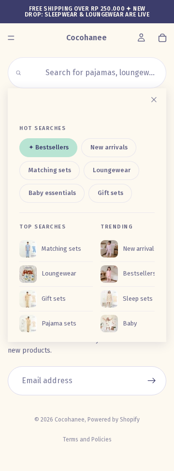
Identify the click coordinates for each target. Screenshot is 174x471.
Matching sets (50, 170)
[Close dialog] (153, 100)
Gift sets (110, 192)
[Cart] (162, 38)
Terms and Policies (87, 439)
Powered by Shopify (113, 419)
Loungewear (111, 170)
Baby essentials (52, 192)
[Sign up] (152, 381)
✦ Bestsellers (49, 147)
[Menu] (11, 38)
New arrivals (109, 147)
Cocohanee (70, 419)
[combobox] (92, 72)
